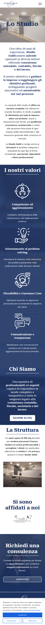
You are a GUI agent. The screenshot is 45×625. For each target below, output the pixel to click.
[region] (22, 611)
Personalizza (11, 621)
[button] (4, 475)
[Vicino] (42, 600)
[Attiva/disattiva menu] (40, 4)
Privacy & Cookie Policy (31, 610)
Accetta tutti (22, 615)
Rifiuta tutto (32, 621)
